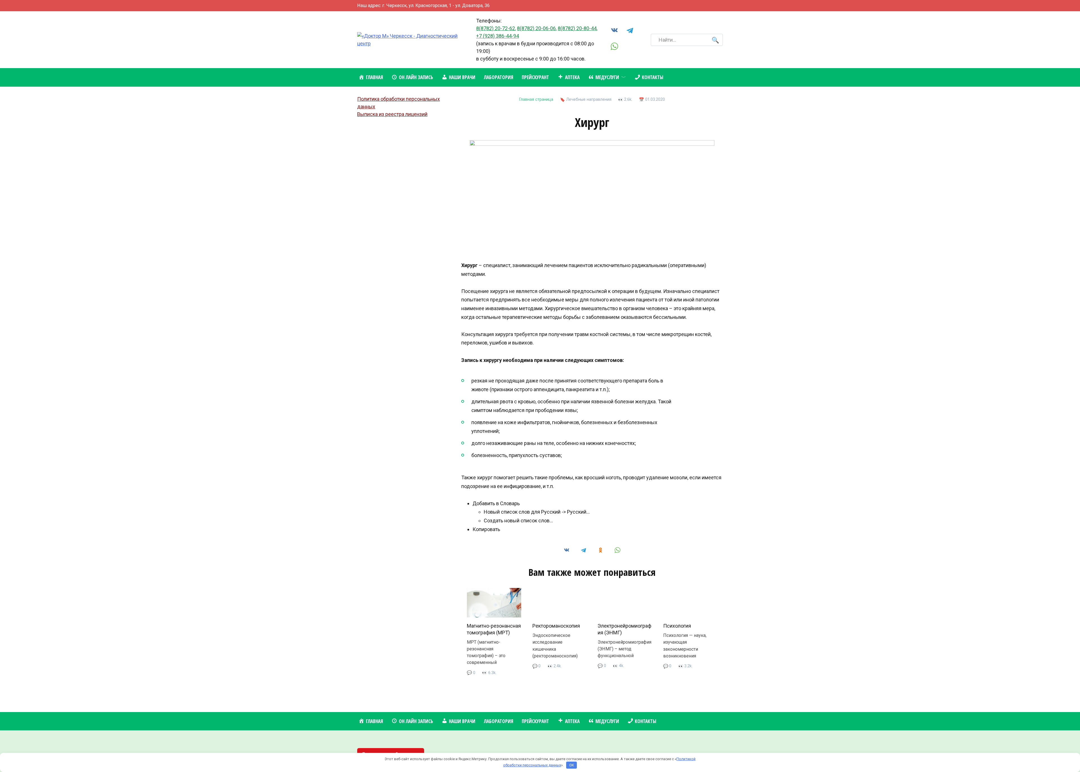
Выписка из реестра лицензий (392, 114)
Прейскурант (535, 77)
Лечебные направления (588, 99)
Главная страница (536, 99)
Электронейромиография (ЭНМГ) (624, 629)
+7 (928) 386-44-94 (497, 36)
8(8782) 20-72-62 (495, 28)
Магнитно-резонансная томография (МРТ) (494, 629)
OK (571, 765)
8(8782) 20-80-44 (577, 28)
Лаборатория (498, 77)
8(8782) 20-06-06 (536, 28)
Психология (677, 626)
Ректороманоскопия (556, 626)
